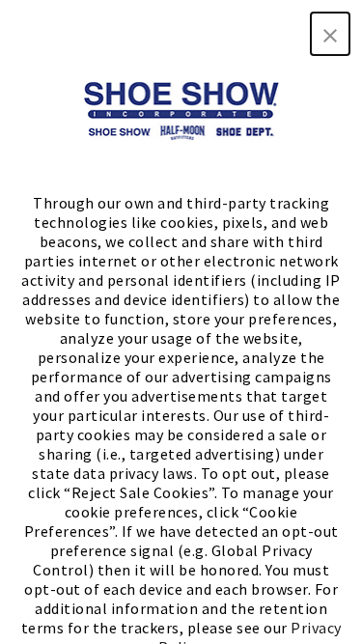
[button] (330, 34)
